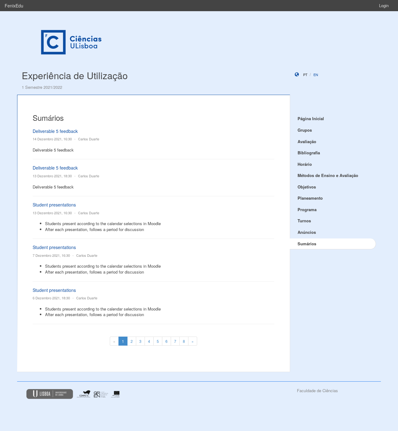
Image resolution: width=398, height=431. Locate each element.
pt (305, 74)
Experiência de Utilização (75, 75)
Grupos (305, 130)
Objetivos (307, 187)
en (315, 74)
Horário (305, 164)
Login (384, 5)
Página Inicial (311, 118)
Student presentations (54, 205)
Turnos (304, 221)
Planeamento (310, 198)
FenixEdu (14, 5)
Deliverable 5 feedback (55, 131)
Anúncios (307, 232)
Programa (307, 209)
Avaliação (307, 141)
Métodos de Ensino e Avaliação (328, 175)
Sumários (307, 244)
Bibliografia (309, 153)
